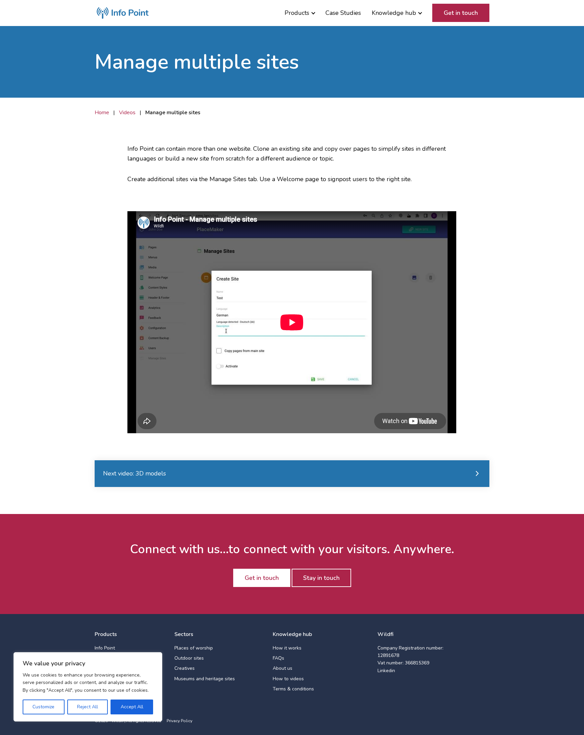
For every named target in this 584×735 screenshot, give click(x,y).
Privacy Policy (179, 721)
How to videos (288, 679)
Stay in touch (321, 578)
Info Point (105, 648)
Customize (43, 707)
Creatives (184, 668)
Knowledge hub (394, 13)
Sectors (183, 634)
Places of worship (193, 648)
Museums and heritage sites (204, 679)
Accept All (132, 707)
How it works (287, 648)
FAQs (278, 658)
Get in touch (461, 13)
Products (297, 13)
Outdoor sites (189, 658)
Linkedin (386, 670)
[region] (88, 686)
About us (282, 668)
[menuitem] (299, 13)
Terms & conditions (293, 689)
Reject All (87, 707)
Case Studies (343, 13)
